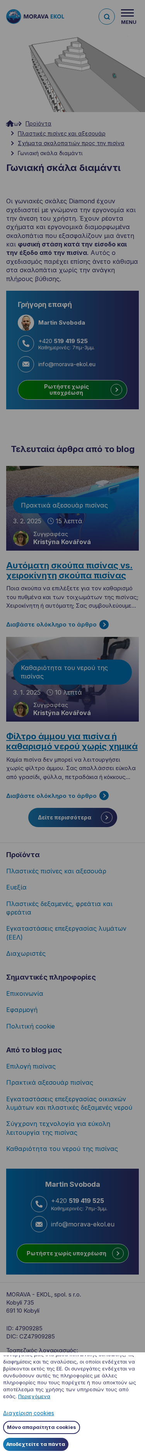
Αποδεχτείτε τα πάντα (35, 1444)
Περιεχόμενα (34, 1396)
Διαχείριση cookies (28, 1413)
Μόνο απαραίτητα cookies (41, 1427)
